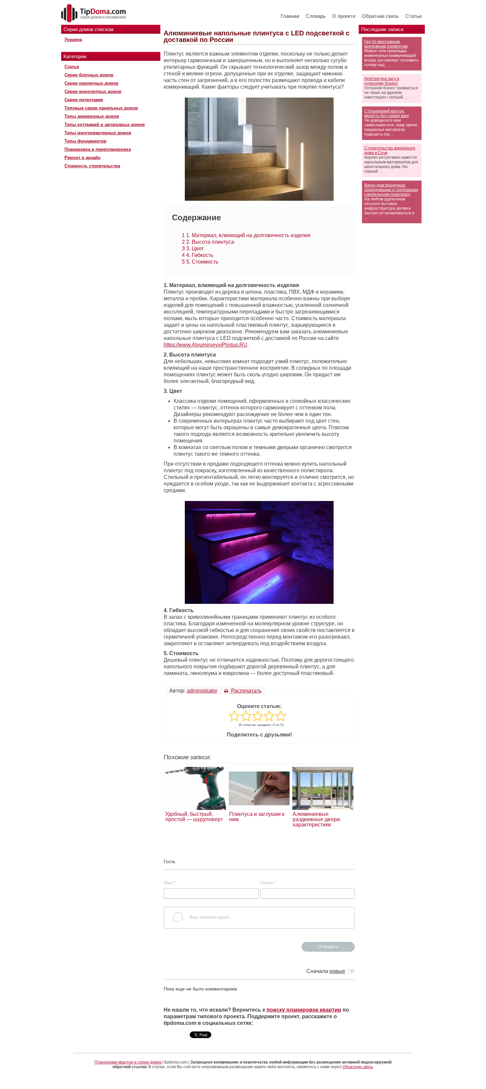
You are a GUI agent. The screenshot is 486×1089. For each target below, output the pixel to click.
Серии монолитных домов (92, 91)
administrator (202, 690)
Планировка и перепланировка (97, 149)
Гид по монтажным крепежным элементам (386, 44)
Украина (73, 39)
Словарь (316, 16)
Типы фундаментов (85, 141)
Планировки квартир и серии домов (128, 1062)
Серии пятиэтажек (83, 99)
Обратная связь (380, 16)
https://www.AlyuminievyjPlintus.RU (205, 345)
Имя (170, 882)
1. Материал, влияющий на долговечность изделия (246, 235)
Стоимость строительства (92, 165)
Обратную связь (358, 1067)
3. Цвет (193, 248)
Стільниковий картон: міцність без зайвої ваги (386, 113)
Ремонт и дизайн (82, 157)
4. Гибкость (197, 255)
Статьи (413, 16)
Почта (268, 882)
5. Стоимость (200, 262)
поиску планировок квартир (303, 1010)
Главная (290, 16)
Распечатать (246, 690)
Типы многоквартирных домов (97, 132)
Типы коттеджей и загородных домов (104, 124)
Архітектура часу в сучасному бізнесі (381, 81)
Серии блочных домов (88, 74)
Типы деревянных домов (91, 116)
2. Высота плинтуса (208, 242)
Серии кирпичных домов (91, 83)
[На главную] (94, 13)
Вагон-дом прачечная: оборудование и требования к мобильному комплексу (391, 190)
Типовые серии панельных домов (101, 107)
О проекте (343, 16)
